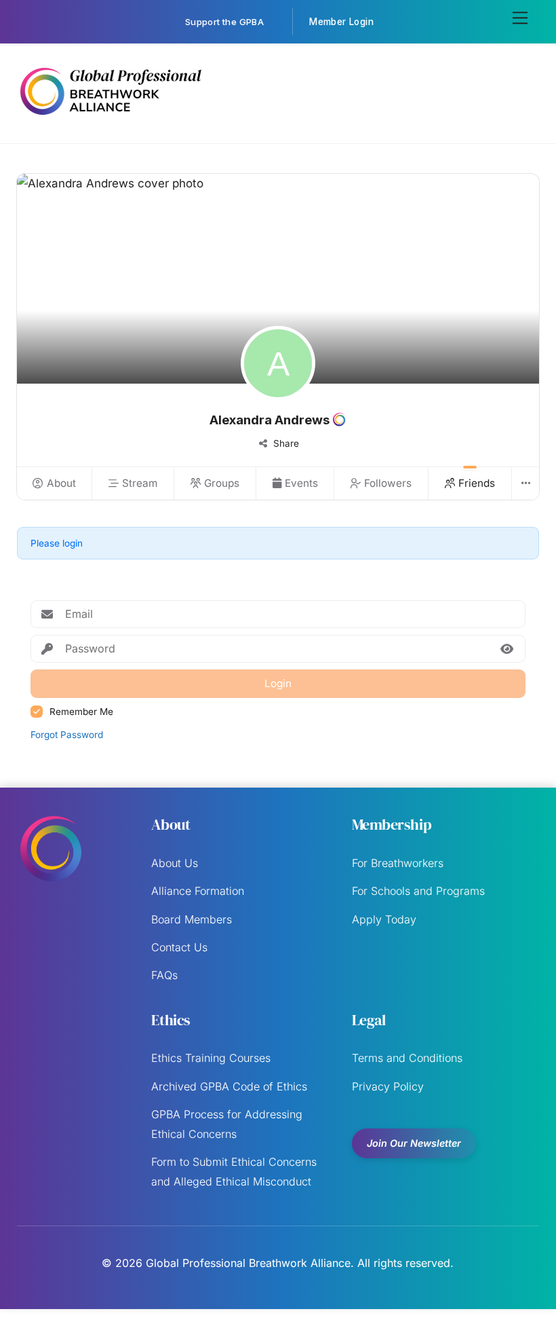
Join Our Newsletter (414, 1143)
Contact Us (179, 947)
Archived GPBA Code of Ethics (229, 1086)
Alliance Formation (197, 891)
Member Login (341, 21)
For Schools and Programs (418, 891)
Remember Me (81, 711)
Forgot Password (67, 734)
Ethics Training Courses (211, 1058)
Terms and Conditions (407, 1058)
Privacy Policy (388, 1086)
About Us (174, 863)
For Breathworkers (397, 863)
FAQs (164, 975)
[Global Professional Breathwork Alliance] (110, 118)
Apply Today (384, 919)
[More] (525, 483)
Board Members (191, 919)
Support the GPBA (224, 21)
